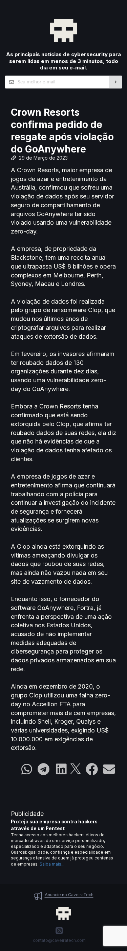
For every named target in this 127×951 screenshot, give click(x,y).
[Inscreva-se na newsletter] (115, 82)
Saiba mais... (52, 864)
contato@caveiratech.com (59, 940)
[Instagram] (59, 930)
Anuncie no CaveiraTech (69, 894)
